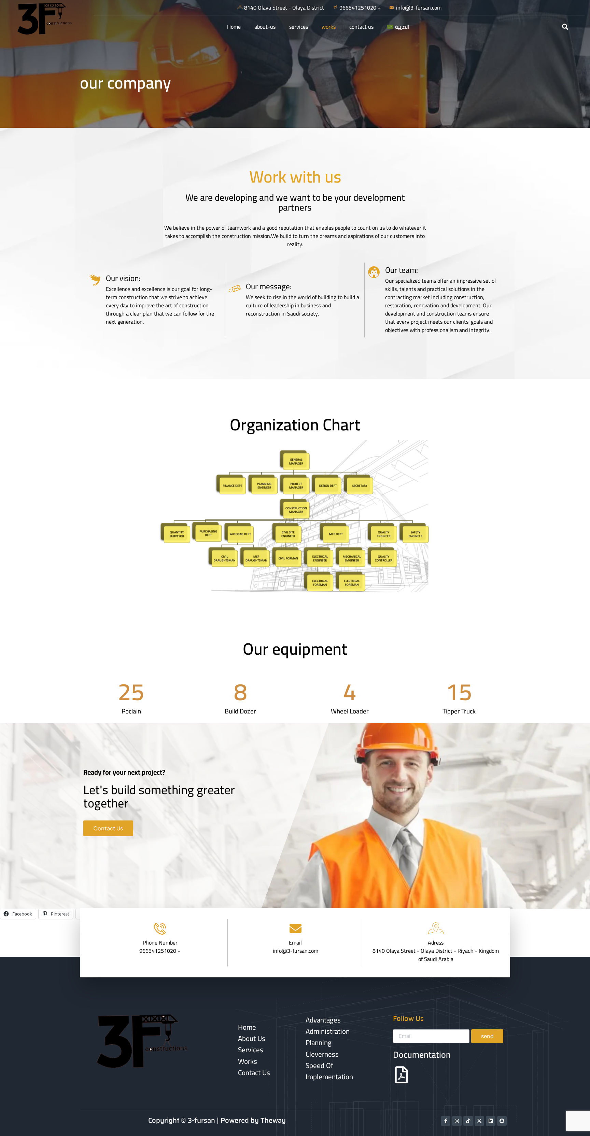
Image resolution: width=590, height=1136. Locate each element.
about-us (265, 27)
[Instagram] (457, 1121)
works (329, 27)
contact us (361, 27)
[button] (565, 26)
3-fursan (201, 1120)
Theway (273, 1120)
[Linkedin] (490, 1121)
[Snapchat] (502, 1121)
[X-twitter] (479, 1121)
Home (234, 27)
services (298, 27)
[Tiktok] (468, 1121)
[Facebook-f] (445, 1121)
